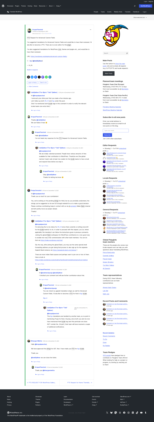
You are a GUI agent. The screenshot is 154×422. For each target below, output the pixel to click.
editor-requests (32, 70)
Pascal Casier (107, 259)
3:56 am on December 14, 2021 (59, 269)
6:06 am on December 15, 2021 (51, 341)
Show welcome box (139, 17)
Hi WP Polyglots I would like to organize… (114, 186)
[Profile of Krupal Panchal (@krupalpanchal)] (29, 31)
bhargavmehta (49, 370)
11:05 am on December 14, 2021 (63, 285)
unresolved (122, 148)
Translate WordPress (16, 11)
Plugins (37, 402)
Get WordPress (146, 6)
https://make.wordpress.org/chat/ (52, 240)
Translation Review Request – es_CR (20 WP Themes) (117, 161)
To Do (105, 339)
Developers (67, 402)
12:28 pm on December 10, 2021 (55, 132)
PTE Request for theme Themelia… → (79, 382)
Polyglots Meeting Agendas (112, 107)
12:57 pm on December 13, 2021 (70, 221)
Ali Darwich (106, 268)
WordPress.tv (68, 405)
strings (56, 201)
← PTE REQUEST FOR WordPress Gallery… (41, 382)
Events (94, 399)
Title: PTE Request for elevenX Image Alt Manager (116, 153)
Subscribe (107, 135)
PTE (28, 38)
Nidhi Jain (106, 294)
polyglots (73, 206)
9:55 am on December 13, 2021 (50, 190)
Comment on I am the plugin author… (117, 304)
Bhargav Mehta (36, 341)
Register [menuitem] (151, 1)
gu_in (45, 298)
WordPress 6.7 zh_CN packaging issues (117, 227)
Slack (83, 206)
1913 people (107, 355)
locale (50, 103)
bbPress (123, 402)
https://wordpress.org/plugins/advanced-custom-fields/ (49, 56)
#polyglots (124, 89)
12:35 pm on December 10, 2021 (63, 171)
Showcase (38, 396)
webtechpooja (47, 273)
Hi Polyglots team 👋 (112, 157)
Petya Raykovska (109, 252)
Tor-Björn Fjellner (108, 265)
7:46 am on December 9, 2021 (40, 31)
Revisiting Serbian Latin (113, 217)
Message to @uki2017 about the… (115, 224)
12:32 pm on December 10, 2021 (74, 148)
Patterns (37, 405)
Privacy (9, 405)
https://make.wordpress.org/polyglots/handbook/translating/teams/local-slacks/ (61, 260)
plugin (69, 45)
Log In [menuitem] (145, 1)
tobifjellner (37, 61)
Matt (122, 399)
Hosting (9, 402)
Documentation (68, 399)
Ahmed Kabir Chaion (109, 287)
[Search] (127, 53)
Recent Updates (108, 333)
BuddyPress (124, 405)
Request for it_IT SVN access (114, 220)
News (8, 399)
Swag (94, 405)
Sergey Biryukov (108, 262)
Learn (65, 396)
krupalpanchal (39, 95)
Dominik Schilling (108, 256)
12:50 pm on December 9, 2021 (66, 92)
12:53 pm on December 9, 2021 (51, 117)
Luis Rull (105, 291)
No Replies (106, 346)
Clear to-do (43, 82)
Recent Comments (109, 336)
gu (46, 33)
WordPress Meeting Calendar (112, 110)
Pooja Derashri (36, 190)
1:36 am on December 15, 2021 (81, 308)
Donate (95, 402)
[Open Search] (134, 6)
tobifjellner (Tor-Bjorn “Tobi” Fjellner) (44, 92)
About (9, 396)
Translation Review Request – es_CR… (116, 165)
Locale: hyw (110, 198)
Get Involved (96, 396)
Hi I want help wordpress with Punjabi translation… (114, 191)
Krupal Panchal (37, 29)
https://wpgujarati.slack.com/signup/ (64, 250)
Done (104, 342)
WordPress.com (125, 396)
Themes (37, 399)
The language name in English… (115, 195)
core (59, 49)
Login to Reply (32, 82)
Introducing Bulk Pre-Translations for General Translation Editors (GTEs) (116, 231)
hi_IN (50, 33)
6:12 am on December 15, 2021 (55, 367)
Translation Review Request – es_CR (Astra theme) (116, 169)
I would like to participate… (114, 201)
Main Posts (108, 73)
